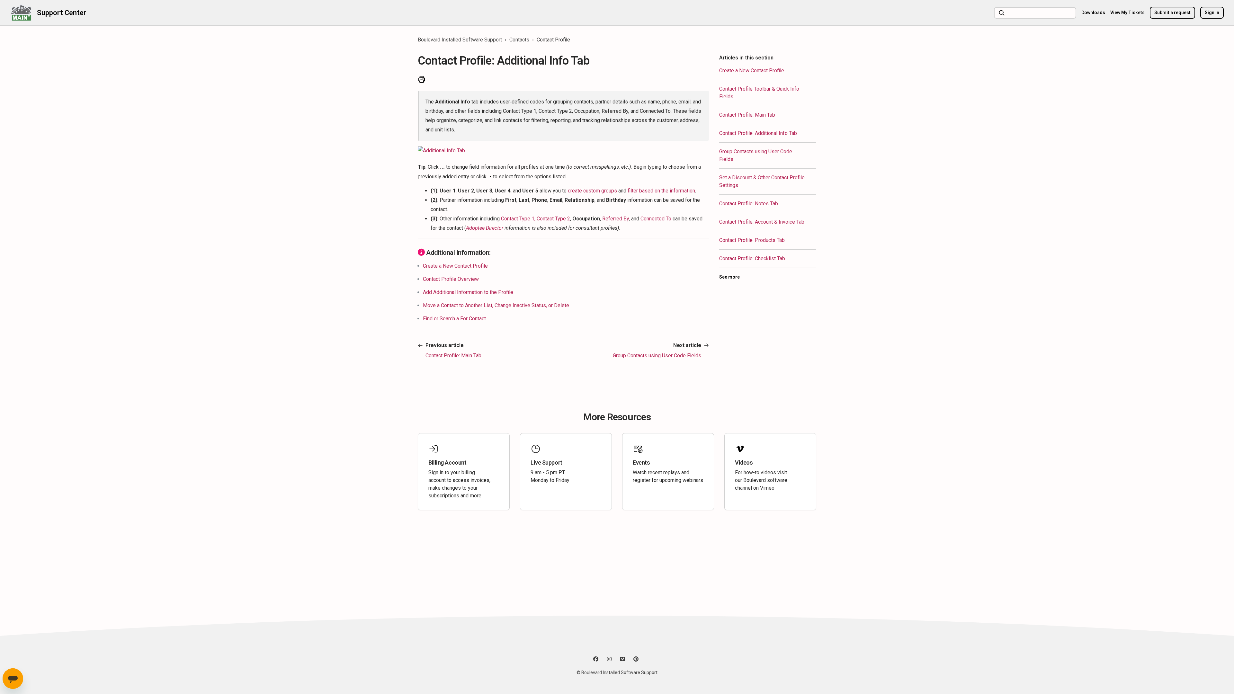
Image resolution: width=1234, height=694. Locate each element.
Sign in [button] (1212, 12)
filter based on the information (661, 191)
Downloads (1093, 12)
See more (729, 277)
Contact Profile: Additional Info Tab (758, 133)
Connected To (655, 219)
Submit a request (1172, 12)
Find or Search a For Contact (454, 319)
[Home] (21, 13)
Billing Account (447, 462)
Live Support (546, 462)
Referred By (615, 219)
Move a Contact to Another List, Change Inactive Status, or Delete (496, 305)
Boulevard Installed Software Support (460, 40)
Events (641, 462)
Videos (744, 462)
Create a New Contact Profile (751, 70)
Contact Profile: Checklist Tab (752, 258)
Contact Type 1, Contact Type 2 (535, 219)
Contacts (519, 40)
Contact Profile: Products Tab (752, 240)
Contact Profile (553, 40)
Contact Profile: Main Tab (747, 115)
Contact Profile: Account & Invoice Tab (761, 222)
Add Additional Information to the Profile (468, 292)
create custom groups (592, 191)
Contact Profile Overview (451, 279)
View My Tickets (1127, 12)
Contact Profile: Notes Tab (748, 203)
